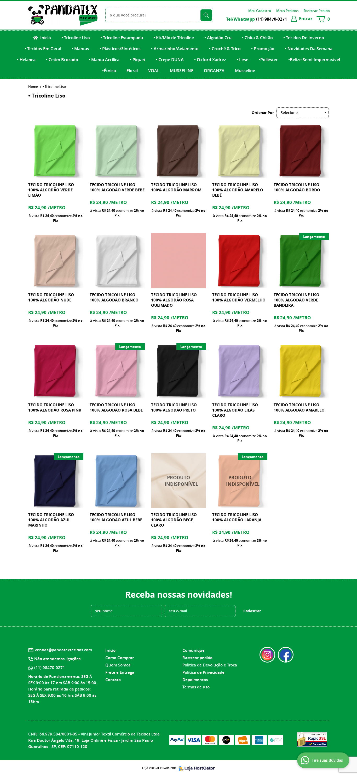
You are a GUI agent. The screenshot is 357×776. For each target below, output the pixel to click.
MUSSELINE (181, 70)
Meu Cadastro (259, 10)
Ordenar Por (263, 112)
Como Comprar (119, 657)
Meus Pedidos (287, 10)
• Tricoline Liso (75, 38)
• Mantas (80, 49)
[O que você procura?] (206, 15)
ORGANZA (214, 70)
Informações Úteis (201, 641)
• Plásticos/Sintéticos (120, 49)
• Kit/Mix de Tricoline (173, 38)
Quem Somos (117, 665)
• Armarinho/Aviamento (175, 49)
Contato (113, 679)
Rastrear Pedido (317, 10)
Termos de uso (196, 687)
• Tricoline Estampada (121, 38)
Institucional (118, 641)
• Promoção (262, 49)
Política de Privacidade (203, 672)
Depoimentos (195, 679)
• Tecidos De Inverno (303, 38)
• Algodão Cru (218, 38)
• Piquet (137, 59)
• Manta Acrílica (104, 59)
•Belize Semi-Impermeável (314, 59)
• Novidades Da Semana (308, 49)
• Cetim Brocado (62, 59)
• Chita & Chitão (257, 38)
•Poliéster (268, 59)
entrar (305, 18)
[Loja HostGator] (195, 768)
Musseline (245, 70)
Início (45, 38)
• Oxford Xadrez (210, 59)
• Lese (242, 59)
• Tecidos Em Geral (43, 49)
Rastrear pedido (197, 657)
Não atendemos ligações (57, 658)
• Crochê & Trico (225, 49)
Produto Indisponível (178, 481)
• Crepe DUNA (170, 59)
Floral (132, 70)
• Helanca (26, 59)
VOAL (153, 70)
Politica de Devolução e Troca (209, 665)
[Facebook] (285, 655)
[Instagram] (267, 655)
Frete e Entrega (119, 672)
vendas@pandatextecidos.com (63, 650)
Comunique (193, 650)
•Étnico (109, 70)
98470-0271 (271, 19)
